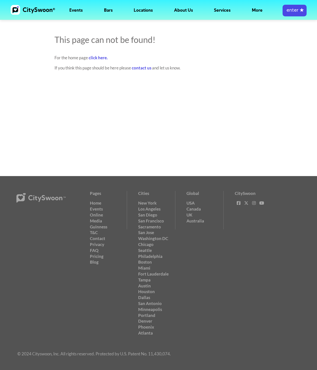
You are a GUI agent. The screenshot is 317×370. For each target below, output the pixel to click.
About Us (183, 10)
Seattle (145, 250)
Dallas (144, 297)
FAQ (94, 250)
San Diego (147, 214)
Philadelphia (150, 256)
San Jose (146, 232)
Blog (94, 262)
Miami (144, 268)
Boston (145, 262)
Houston (146, 291)
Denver (145, 321)
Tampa (144, 279)
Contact (97, 238)
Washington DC (153, 238)
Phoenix (146, 327)
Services (222, 10)
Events (76, 10)
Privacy (97, 244)
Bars (108, 10)
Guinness (98, 226)
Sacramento (149, 226)
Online (96, 214)
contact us (141, 67)
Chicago (146, 244)
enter (294, 10)
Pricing (97, 256)
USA (190, 203)
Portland (146, 315)
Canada (193, 209)
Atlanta (145, 333)
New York (147, 203)
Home (95, 203)
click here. (98, 57)
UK (189, 214)
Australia (195, 220)
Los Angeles (149, 209)
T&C (94, 232)
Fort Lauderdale (153, 274)
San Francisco (151, 220)
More (257, 10)
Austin (144, 285)
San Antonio (150, 303)
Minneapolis (150, 309)
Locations (143, 10)
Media (96, 220)
